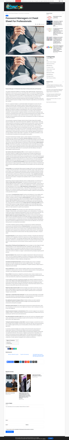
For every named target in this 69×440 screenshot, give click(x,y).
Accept (50, 438)
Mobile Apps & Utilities (50, 72)
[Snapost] (14, 6)
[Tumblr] (23, 362)
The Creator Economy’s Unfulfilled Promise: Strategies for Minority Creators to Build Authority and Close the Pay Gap (54, 95)
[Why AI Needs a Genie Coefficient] (49, 18)
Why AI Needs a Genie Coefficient (57, 17)
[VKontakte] (31, 362)
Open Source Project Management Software (37, 375)
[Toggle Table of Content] (16, 341)
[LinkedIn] (20, 362)
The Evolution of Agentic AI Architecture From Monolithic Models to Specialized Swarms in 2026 (58, 23)
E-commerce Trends (50, 67)
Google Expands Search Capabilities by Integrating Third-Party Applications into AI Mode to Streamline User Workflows (58, 31)
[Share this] (8, 349)
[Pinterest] (26, 362)
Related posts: (9, 343)
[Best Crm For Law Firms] (11, 383)
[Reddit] (28, 362)
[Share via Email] (33, 362)
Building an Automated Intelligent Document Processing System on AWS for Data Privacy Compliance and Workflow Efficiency (57, 40)
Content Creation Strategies (51, 61)
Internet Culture (49, 70)
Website (27, 424)
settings (44, 438)
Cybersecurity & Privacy (50, 63)
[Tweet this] (10, 349)
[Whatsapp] (16, 349)
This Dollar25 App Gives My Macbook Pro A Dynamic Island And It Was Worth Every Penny (38, 355)
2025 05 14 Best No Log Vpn (13, 354)
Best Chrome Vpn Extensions (51, 102)
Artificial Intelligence (50, 58)
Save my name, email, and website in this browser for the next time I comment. (20, 429)
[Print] (36, 362)
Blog (10, 13)
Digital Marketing (49, 65)
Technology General (50, 76)
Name (7, 420)
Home (7, 13)
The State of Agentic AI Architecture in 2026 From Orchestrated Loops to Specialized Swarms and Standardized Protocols (55, 86)
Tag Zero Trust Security (24, 354)
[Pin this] (12, 349)
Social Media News (50, 74)
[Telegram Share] (14, 349)
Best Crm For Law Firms (10, 393)
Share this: (9, 342)
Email (7, 424)
